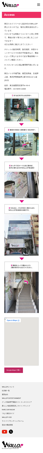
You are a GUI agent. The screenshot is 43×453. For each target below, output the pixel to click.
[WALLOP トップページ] (10, 4)
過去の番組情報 (7, 425)
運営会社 (5, 394)
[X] (11, 432)
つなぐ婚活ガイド (8, 413)
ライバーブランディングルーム (13, 421)
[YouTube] (4, 432)
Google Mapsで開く (13, 370)
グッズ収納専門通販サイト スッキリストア (17, 402)
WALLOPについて (8, 387)
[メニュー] (38, 4)
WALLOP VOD (7, 417)
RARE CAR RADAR (8, 410)
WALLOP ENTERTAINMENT (11, 398)
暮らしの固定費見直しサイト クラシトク (16, 406)
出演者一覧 (6, 391)
